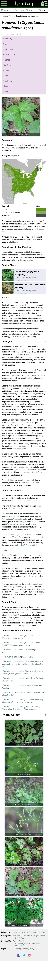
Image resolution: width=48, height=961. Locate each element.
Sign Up (42, 932)
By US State (20, 938)
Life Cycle (7, 65)
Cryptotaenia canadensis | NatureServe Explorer (23, 678)
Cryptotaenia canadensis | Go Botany (18, 650)
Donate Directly (19, 941)
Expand (15, 155)
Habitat (6, 60)
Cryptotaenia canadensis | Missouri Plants (20, 685)
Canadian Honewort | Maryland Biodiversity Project (24, 692)
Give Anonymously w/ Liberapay (27, 944)
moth (14, 519)
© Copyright (17, 949)
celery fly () (26, 545)
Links (5, 86)
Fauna (6, 70)
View (17, 277)
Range (6, 44)
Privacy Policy (28, 949)
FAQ (25, 946)
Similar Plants (9, 54)
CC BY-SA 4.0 (24, 134)
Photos (6, 91)
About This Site (18, 638)
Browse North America (21, 936)
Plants (11, 16)
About (21, 932)
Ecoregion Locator (38, 936)
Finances (18, 946)
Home (4, 16)
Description (8, 49)
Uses (5, 76)
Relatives (7, 81)
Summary (7, 39)
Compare (25, 277)
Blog (26, 932)
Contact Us (33, 932)
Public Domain (33, 925)
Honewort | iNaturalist (12, 657)
